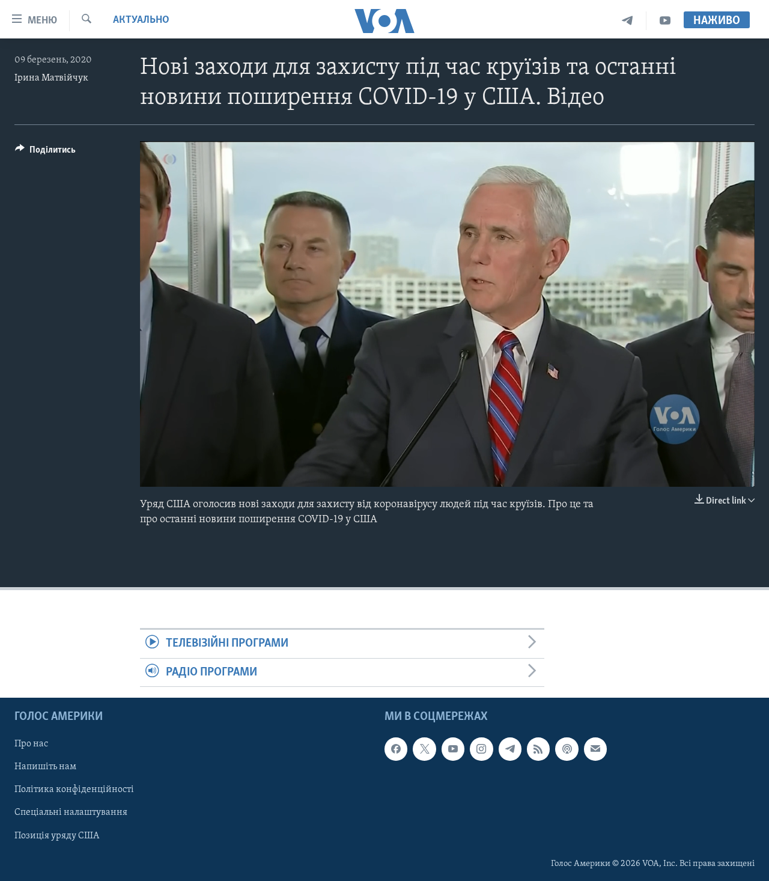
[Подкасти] (566, 748)
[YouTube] (665, 20)
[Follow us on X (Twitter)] (424, 748)
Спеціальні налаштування (70, 812)
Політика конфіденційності (74, 789)
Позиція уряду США (56, 835)
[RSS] (538, 748)
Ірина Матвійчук (51, 78)
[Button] (45, 152)
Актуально (141, 20)
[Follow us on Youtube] (453, 748)
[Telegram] (627, 20)
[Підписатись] (595, 748)
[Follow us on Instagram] (481, 748)
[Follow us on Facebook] (395, 748)
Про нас (31, 744)
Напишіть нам (45, 767)
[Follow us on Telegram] (510, 748)
